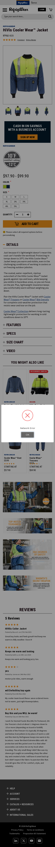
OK (27, 434)
